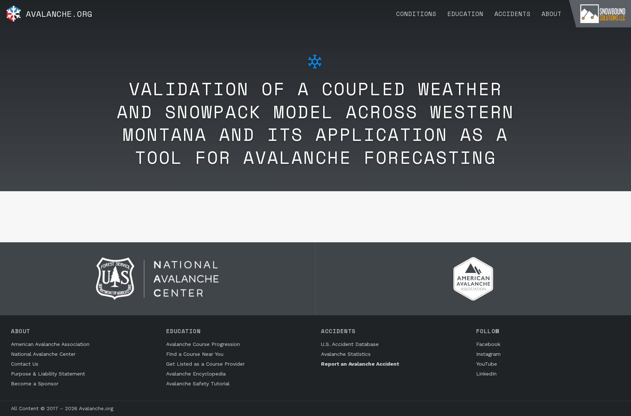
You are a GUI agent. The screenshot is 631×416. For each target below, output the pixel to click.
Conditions (416, 13)
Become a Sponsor (34, 383)
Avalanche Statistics (346, 354)
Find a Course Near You (194, 354)
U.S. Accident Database (350, 344)
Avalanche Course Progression (203, 344)
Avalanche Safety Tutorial (198, 383)
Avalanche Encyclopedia (196, 374)
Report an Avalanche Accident (360, 364)
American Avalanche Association (50, 344)
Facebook (488, 344)
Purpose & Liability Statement (48, 374)
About (552, 13)
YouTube (486, 364)
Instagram (488, 354)
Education (465, 13)
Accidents (512, 13)
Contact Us (24, 364)
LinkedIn (486, 374)
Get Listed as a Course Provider (205, 364)
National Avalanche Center (43, 354)
